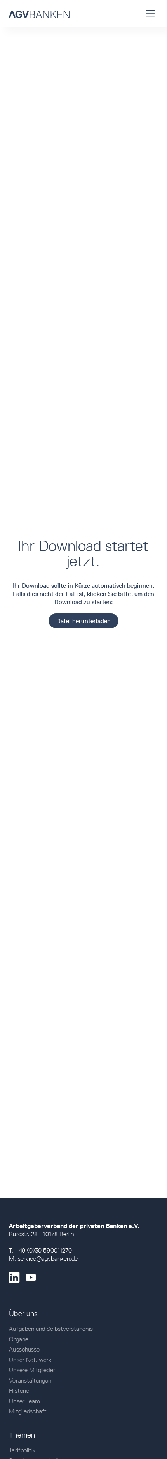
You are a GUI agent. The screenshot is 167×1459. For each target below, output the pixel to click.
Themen (22, 1435)
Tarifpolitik (22, 1450)
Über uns (23, 1313)
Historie (19, 1390)
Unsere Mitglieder (32, 1370)
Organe (18, 1339)
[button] (150, 13)
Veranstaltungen (30, 1380)
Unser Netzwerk (30, 1360)
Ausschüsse (24, 1349)
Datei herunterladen (83, 621)
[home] (39, 14)
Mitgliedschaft (28, 1411)
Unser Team (24, 1401)
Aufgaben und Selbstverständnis (50, 1328)
